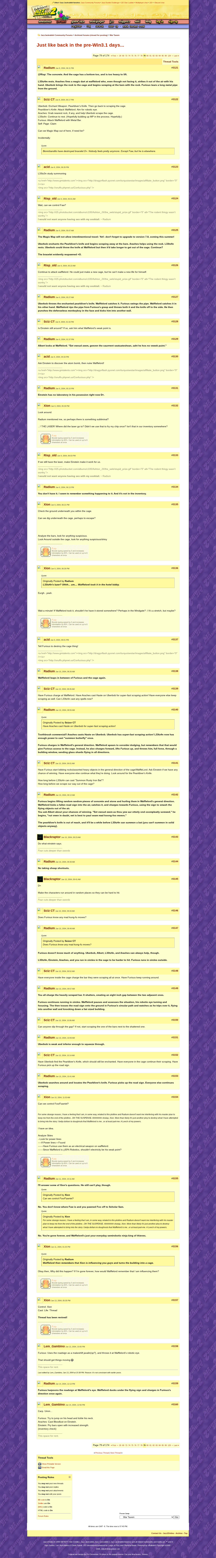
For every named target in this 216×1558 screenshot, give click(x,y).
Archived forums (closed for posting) (91, 35)
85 (163, 56)
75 (132, 56)
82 (154, 56)
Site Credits (74, 1542)
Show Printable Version (51, 1464)
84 (160, 56)
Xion (47, 405)
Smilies (41, 1503)
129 (169, 56)
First (113, 56)
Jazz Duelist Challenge (110, 3)
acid (47, 167)
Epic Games (50, 1545)
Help (148, 22)
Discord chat (159, 3)
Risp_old (50, 198)
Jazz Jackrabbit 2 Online (108, 12)
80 (147, 56)
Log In (160, 22)
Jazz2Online (168, 1533)
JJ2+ (151, 3)
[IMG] (40, 1507)
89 (166, 56)
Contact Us (156, 1533)
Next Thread (116, 1453)
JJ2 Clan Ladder (127, 3)
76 (135, 56)
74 (129, 56)
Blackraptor (52, 837)
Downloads (45, 22)
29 (120, 56)
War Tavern (114, 35)
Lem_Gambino (54, 1346)
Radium (49, 67)
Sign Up (173, 22)
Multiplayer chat (142, 3)
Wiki (138, 22)
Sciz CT (49, 99)
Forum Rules (43, 1516)
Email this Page (48, 1467)
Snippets (124, 22)
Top (185, 1533)
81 (151, 56)
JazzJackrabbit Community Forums (57, 35)
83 (157, 56)
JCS (111, 22)
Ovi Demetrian (92, 1554)
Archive (179, 1533)
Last (176, 56)
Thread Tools (170, 61)
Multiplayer (97, 22)
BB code (41, 1500)
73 (126, 56)
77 (138, 56)
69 (123, 56)
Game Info (78, 22)
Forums (61, 22)
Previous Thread (102, 1453)
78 (141, 56)
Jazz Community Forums (90, 3)
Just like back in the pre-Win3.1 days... (80, 45)
